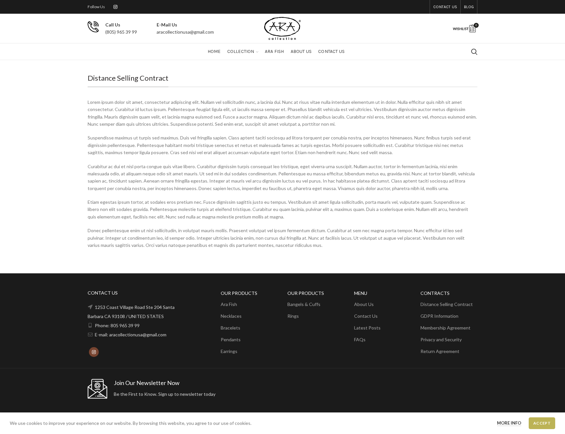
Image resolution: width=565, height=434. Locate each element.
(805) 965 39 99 (121, 32)
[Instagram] (115, 7)
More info (509, 423)
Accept (542, 423)
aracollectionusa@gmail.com (185, 32)
